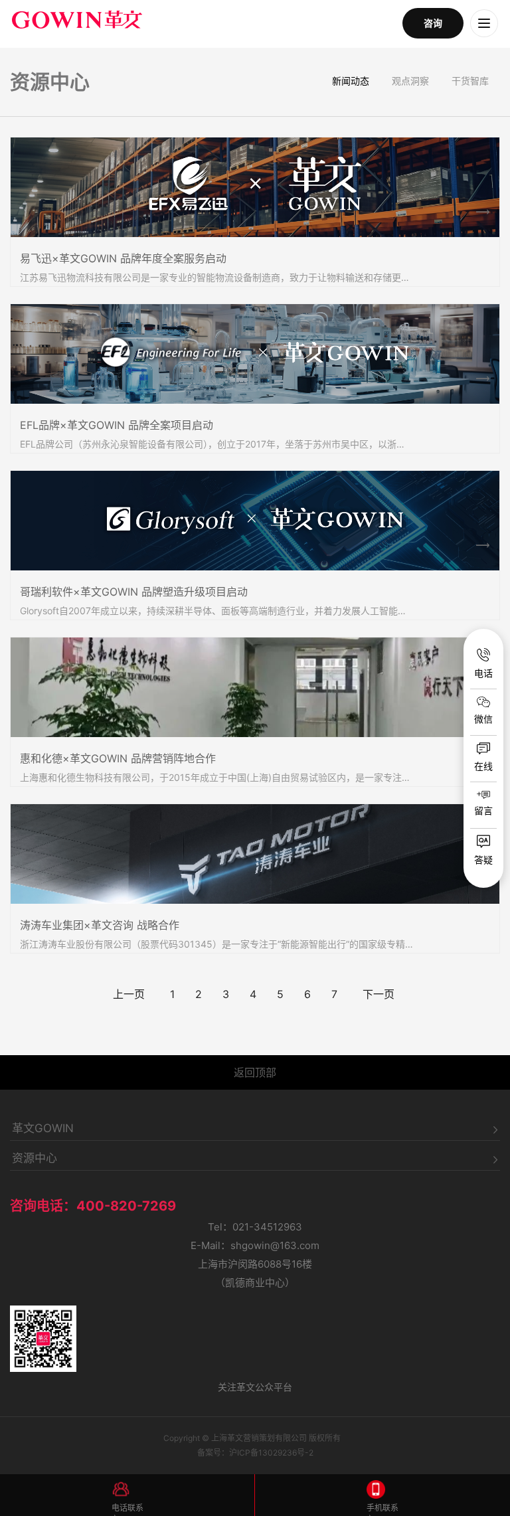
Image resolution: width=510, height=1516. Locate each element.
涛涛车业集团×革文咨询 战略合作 (99, 925)
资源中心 (34, 1159)
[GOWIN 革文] (204, 23)
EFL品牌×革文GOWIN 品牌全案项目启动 (116, 425)
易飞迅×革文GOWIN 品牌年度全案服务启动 (123, 258)
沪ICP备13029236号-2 (271, 1453)
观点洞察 (410, 80)
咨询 (433, 23)
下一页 (378, 994)
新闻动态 (350, 80)
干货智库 (470, 80)
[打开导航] (484, 23)
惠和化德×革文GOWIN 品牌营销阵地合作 (118, 758)
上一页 (129, 994)
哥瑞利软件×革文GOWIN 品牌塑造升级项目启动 (134, 591)
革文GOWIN (43, 1129)
